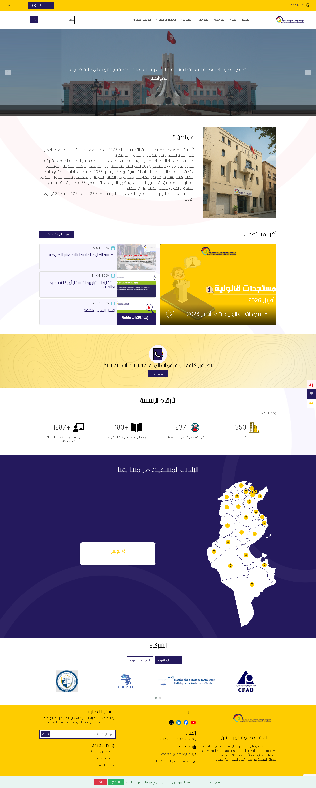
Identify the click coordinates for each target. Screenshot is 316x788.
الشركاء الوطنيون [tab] (168, 660)
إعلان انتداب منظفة (99, 310)
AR (10, 5)
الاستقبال (245, 20)
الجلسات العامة (102, 758)
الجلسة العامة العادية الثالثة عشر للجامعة (82, 255)
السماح (116, 782)
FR (22, 5)
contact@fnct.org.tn (175, 754)
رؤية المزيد (105, 765)
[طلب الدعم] (311, 384)
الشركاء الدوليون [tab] (140, 660)
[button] (8, 72)
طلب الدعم (297, 5)
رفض (101, 782)
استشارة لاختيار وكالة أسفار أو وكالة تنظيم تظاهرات (82, 285)
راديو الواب (44, 5)
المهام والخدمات (100, 751)
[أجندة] (311, 394)
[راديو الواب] (311, 403)
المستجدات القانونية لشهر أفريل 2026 (228, 314)
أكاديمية (147, 20)
